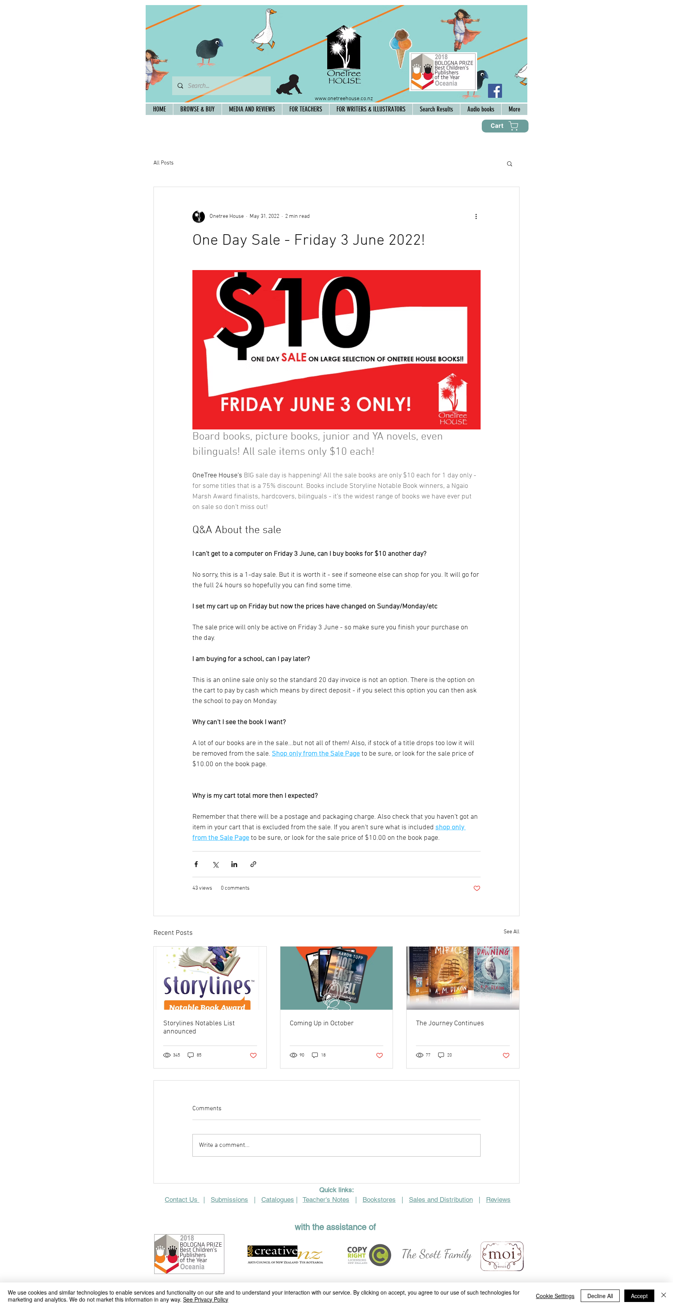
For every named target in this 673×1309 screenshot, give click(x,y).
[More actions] (476, 216)
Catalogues (277, 1199)
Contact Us (182, 1199)
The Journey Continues (450, 1023)
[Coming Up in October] (336, 978)
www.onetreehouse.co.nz (344, 98)
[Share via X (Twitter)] (215, 864)
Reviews (498, 1199)
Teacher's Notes (326, 1199)
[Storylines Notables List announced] (210, 978)
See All (512, 932)
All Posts (163, 163)
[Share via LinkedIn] (234, 864)
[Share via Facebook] (196, 864)
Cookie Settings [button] (555, 1296)
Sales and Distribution (441, 1199)
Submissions (229, 1199)
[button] (509, 163)
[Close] (663, 1296)
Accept (639, 1296)
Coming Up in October (322, 1023)
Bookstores (379, 1199)
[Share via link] (253, 864)
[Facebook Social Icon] (495, 91)
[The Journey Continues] (463, 978)
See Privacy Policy (205, 1299)
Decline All (600, 1296)
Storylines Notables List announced (199, 1027)
